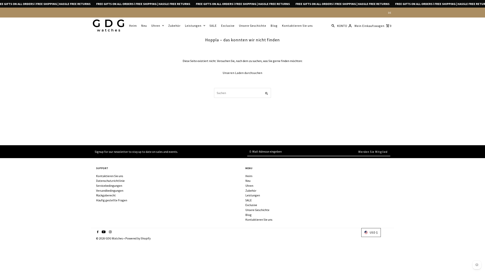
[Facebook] (97, 232)
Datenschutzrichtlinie (110, 181)
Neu (144, 25)
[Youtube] (103, 232)
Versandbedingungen (109, 190)
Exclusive (228, 25)
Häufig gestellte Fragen (111, 200)
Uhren (155, 25)
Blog (274, 25)
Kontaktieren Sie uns (297, 25)
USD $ (374, 232)
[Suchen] (333, 25)
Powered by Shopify (138, 238)
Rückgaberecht (106, 195)
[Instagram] (110, 232)
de (389, 12)
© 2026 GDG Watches (110, 238)
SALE (213, 25)
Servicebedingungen (109, 185)
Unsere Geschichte (252, 25)
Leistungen (193, 25)
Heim (133, 25)
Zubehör (174, 25)
